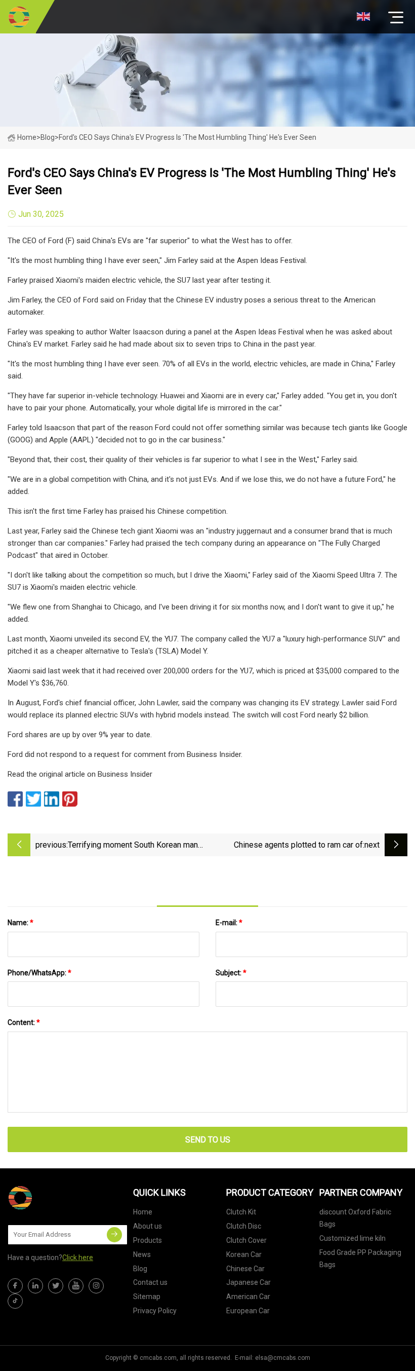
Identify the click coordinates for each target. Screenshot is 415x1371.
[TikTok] (15, 1301)
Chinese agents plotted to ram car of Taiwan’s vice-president (298, 846)
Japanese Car (248, 1282)
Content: (24, 1022)
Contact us (150, 1282)
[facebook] (15, 1285)
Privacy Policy (155, 1311)
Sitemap (146, 1296)
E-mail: (229, 923)
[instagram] (96, 1285)
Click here (77, 1257)
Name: (20, 923)
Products (147, 1240)
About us (147, 1226)
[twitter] (55, 1285)
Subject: (231, 973)
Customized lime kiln (352, 1238)
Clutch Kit (241, 1212)
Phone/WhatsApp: (39, 973)
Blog (140, 1269)
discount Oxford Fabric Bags (355, 1218)
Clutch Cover (246, 1240)
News (142, 1254)
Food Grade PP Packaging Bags (360, 1258)
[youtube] (76, 1285)
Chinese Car (245, 1269)
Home (26, 137)
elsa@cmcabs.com (282, 1357)
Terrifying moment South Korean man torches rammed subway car (133, 846)
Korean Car (244, 1254)
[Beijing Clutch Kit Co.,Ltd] (19, 16)
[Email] (114, 1234)
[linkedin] (35, 1285)
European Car (248, 1311)
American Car (248, 1296)
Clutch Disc (243, 1226)
